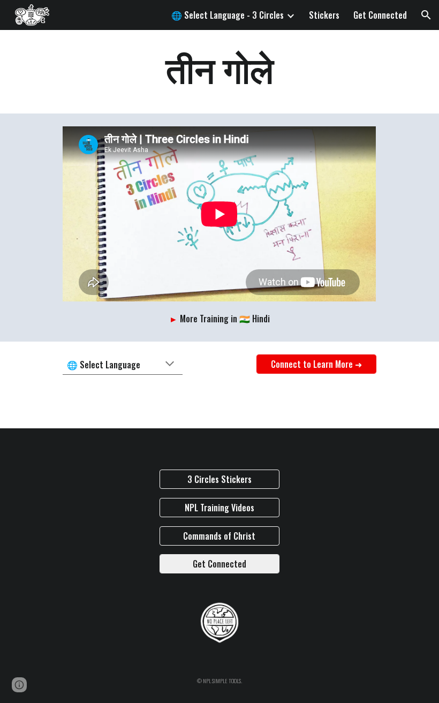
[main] (219, 72)
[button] (426, 15)
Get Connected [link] (380, 15)
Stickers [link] (324, 15)
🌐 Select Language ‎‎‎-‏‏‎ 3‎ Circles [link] (227, 15)
